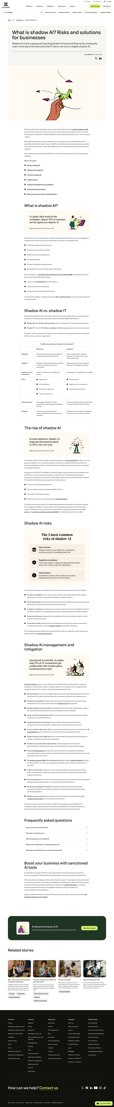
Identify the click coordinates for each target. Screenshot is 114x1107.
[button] (55, 827)
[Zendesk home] (6, 5)
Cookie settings (38, 1102)
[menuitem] (108, 1)
